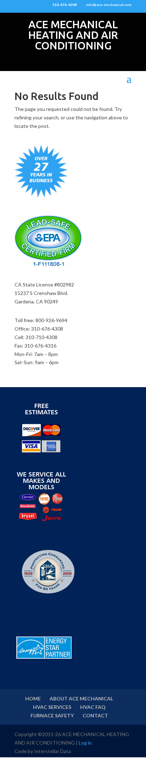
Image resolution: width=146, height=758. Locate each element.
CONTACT (95, 715)
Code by (24, 751)
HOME (33, 698)
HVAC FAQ (93, 707)
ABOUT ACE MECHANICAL (81, 698)
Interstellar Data (52, 751)
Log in (85, 743)
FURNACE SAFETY (52, 715)
